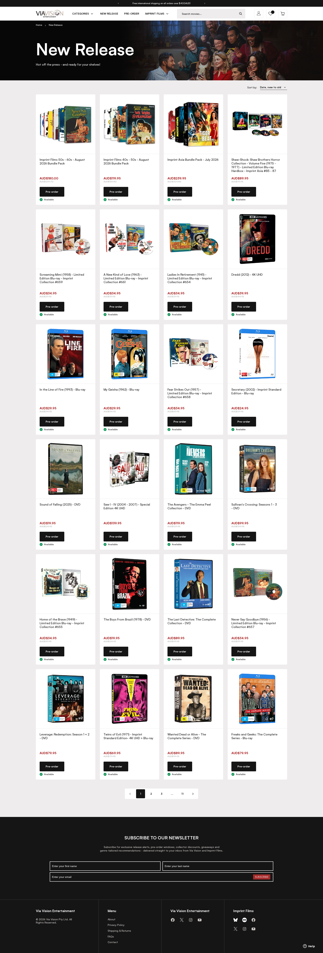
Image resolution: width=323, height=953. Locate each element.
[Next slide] (205, 3)
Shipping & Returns (119, 930)
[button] (270, 13)
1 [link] (140, 793)
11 (182, 793)
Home (39, 25)
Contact (113, 942)
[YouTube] (199, 920)
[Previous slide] (118, 3)
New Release (55, 25)
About (111, 919)
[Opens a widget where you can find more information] (309, 946)
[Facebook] (172, 920)
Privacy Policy (116, 924)
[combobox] (206, 14)
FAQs (111, 936)
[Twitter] (181, 920)
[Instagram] (190, 920)
